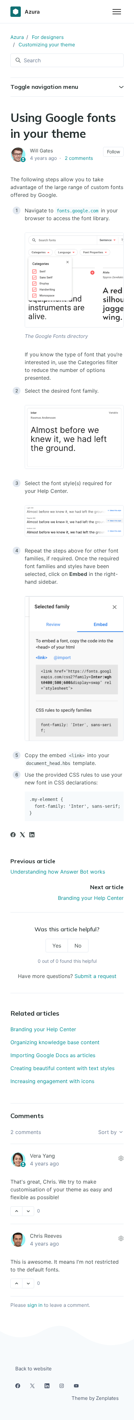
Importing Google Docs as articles (52, 1055)
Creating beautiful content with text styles (62, 1068)
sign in (35, 1305)
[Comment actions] (121, 1158)
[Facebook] (13, 835)
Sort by (108, 1132)
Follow (113, 151)
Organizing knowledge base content (55, 1042)
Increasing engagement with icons (52, 1081)
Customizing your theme (47, 45)
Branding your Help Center (91, 898)
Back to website (33, 1369)
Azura (17, 37)
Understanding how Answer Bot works (57, 871)
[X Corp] (22, 835)
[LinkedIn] (31, 835)
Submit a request (95, 976)
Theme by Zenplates (95, 1398)
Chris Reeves (46, 1236)
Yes (56, 945)
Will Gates (41, 151)
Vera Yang (42, 1155)
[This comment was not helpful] (28, 1211)
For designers (48, 37)
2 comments (79, 158)
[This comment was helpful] (16, 1211)
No (78, 945)
